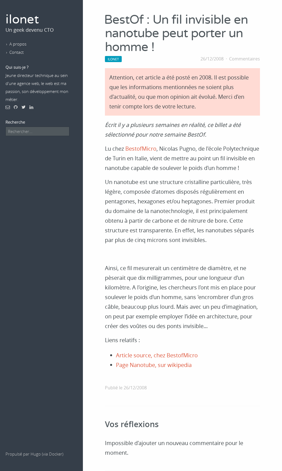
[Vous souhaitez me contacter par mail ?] (8, 107)
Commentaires (244, 59)
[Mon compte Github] (16, 107)
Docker (55, 454)
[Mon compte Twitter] (23, 107)
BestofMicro (140, 148)
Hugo (36, 454)
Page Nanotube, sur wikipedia (154, 365)
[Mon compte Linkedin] (31, 107)
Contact (16, 52)
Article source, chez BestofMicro (157, 355)
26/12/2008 (212, 59)
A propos (17, 44)
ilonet (22, 19)
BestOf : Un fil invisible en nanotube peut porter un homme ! (176, 33)
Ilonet (113, 59)
